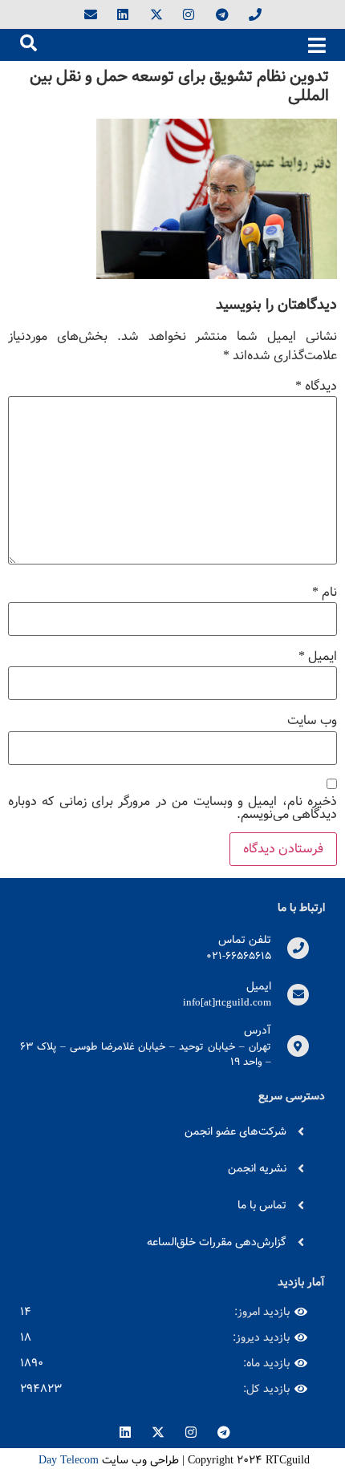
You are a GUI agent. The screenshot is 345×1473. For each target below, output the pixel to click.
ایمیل (317, 656)
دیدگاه (316, 386)
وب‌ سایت (312, 720)
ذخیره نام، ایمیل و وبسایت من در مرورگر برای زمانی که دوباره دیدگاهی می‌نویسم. (172, 808)
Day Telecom (67, 1460)
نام (324, 592)
